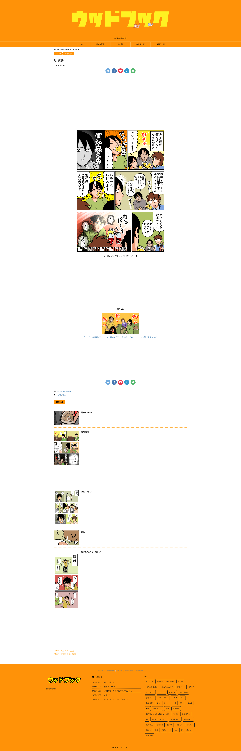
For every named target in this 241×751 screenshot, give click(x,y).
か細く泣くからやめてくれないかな (118, 691)
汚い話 (175, 714)
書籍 (167, 708)
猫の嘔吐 (160, 725)
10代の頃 (149, 681)
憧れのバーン (109, 686)
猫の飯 (169, 725)
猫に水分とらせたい (159, 719)
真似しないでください (91, 551)
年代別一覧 (140, 44)
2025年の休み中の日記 (165, 681)
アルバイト (181, 687)
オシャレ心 (150, 692)
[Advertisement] (120, 94)
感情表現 (85, 431)
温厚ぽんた (186, 714)
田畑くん (179, 725)
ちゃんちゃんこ (67, 651)
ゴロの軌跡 (183, 692)
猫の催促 (149, 725)
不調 (182, 698)
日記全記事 (100, 44)
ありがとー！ (109, 695)
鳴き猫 (189, 730)
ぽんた (180, 681)
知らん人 (190, 725)
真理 (83, 532)
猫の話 (120, 44)
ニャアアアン (163, 698)
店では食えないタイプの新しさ (116, 699)
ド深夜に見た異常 (68, 654)
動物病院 (149, 703)
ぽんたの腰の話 (152, 687)
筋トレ (148, 730)
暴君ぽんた (157, 708)
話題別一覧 (161, 44)
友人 (64, 395)
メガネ (58, 395)
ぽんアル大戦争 (167, 687)
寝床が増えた (109, 682)
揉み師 (189, 703)
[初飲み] (126, 70)
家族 (181, 703)
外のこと (167, 703)
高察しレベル (87, 412)
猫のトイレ (188, 719)
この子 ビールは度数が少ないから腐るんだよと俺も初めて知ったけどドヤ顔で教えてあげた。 (120, 337)
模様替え (176, 708)
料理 (147, 708)
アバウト (80, 44)
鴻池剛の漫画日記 (51, 689)
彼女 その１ (87, 491)
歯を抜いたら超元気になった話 (157, 714)
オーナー (161, 692)
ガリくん (172, 692)
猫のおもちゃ (175, 719)
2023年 (59, 391)
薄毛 (164, 730)
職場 (156, 730)
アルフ (191, 687)
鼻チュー (149, 736)
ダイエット (150, 698)
